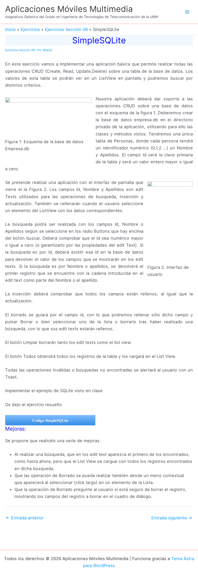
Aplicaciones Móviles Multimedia (69, 9)
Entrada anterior (25, 517)
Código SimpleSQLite (50, 420)
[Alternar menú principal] (187, 12)
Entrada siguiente (171, 517)
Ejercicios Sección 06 (20, 50)
